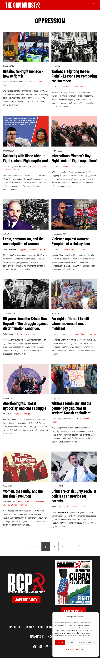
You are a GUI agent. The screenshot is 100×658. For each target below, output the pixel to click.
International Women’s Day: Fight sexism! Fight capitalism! (74, 158)
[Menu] (93, 4)
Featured (6, 85)
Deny (70, 643)
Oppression (24, 249)
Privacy (29, 627)
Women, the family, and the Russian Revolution (23, 493)
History (19, 334)
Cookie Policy (69, 649)
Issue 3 (82, 166)
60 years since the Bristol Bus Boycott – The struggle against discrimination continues (25, 323)
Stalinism (6, 505)
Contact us (14, 627)
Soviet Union (39, 501)
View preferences (86, 643)
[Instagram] (47, 647)
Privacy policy (80, 649)
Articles (75, 86)
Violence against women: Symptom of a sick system (70, 241)
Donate (50, 627)
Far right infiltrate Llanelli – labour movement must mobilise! (71, 323)
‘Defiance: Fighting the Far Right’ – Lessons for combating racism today (74, 75)
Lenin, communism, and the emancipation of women (23, 241)
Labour (37, 166)
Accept (60, 643)
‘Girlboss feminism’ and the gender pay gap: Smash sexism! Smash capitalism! (71, 407)
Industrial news (74, 334)
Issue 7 (81, 86)
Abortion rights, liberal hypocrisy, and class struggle (24, 405)
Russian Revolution (25, 501)
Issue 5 (16, 169)
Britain (32, 81)
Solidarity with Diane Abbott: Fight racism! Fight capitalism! (25, 158)
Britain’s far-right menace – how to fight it (23, 73)
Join (40, 627)
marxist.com (37, 636)
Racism (39, 81)
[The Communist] (22, 7)
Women (65, 166)
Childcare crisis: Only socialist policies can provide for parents (73, 495)
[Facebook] (35, 647)
